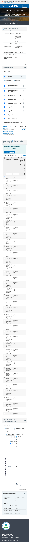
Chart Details (23, 489)
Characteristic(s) (15, 146)
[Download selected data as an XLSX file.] (23, 130)
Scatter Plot (15, 443)
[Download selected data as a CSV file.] (25, 130)
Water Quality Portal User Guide (8, 132)
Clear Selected (10, 152)
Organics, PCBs (12, 107)
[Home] (14, 6)
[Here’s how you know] (14, 2)
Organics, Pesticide (13, 111)
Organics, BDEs (12, 99)
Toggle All (10, 76)
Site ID (6, 30)
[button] (14, 86)
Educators (18, 10)
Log (19, 438)
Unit (7, 428)
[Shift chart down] (20, 420)
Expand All (20, 76)
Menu (24, 6)
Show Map (22, 64)
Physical (10, 114)
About (14, 10)
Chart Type (14, 441)
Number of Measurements (17, 81)
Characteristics (18, 141)
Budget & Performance (10, 540)
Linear (19, 436)
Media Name (10, 434)
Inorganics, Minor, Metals (13, 86)
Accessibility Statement (10, 537)
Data (10, 10)
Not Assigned (11, 95)
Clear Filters (23, 155)
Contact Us (22, 10)
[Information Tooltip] (25, 67)
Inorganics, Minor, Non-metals (13, 90)
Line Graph (15, 445)
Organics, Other (12, 103)
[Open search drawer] (3, 6)
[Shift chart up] (23, 420)
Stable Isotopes (12, 118)
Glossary (7, 10)
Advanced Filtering (7, 127)
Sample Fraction (19, 428)
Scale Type (19, 434)
